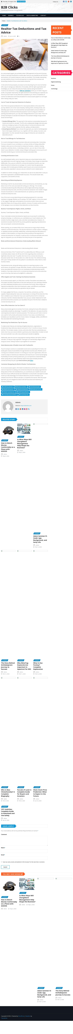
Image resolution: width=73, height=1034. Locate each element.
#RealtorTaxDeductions (9, 392)
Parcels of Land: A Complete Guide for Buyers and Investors (24, 793)
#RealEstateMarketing (22, 389)
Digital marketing (56, 82)
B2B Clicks (9, 7)
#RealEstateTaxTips (36, 389)
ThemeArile (4, 1018)
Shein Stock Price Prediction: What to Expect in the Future (40, 793)
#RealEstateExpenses (8, 389)
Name (3, 847)
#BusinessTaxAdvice (21, 386)
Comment (4, 834)
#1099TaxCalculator (8, 386)
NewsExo (27, 1016)
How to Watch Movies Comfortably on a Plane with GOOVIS (8, 447)
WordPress (21, 1016)
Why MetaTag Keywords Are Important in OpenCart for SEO (24, 666)
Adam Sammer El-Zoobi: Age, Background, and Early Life (40, 539)
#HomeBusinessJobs (35, 386)
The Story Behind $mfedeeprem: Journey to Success (8, 666)
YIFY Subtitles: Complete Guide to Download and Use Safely (8, 812)
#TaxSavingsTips (25, 394)
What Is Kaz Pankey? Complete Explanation (38, 666)
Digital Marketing (32, 15)
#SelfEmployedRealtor (23, 392)
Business (11, 15)
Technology (20, 15)
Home (4, 15)
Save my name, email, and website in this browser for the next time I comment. (24, 862)
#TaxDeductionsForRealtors (10, 394)
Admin (5, 36)
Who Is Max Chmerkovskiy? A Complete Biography (8, 793)
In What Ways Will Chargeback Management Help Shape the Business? (24, 443)
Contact (43, 15)
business (53, 78)
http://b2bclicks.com (26, 405)
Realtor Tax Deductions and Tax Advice (17, 20)
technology (54, 88)
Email (3, 855)
